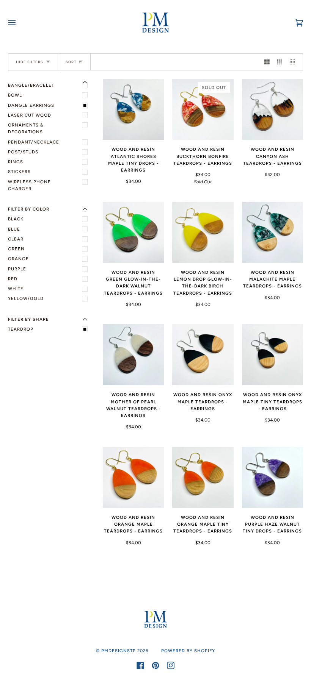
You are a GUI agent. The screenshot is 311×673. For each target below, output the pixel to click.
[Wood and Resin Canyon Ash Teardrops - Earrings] (272, 109)
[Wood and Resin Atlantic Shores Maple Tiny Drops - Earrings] (133, 109)
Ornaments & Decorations (25, 128)
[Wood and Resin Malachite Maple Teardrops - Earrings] (272, 232)
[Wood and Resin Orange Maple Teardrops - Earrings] (133, 477)
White (16, 288)
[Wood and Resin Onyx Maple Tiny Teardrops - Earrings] (272, 354)
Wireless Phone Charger (29, 185)
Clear (16, 239)
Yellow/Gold (26, 298)
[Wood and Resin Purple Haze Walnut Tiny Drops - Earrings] (272, 477)
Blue (14, 229)
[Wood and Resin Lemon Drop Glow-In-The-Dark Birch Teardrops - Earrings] (202, 232)
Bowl (15, 95)
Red (12, 278)
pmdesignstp (118, 650)
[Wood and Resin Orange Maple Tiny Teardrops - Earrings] (202, 477)
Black (16, 219)
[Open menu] (19, 22)
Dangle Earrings (31, 105)
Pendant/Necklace (33, 142)
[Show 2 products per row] (267, 62)
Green (16, 248)
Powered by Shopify (188, 650)
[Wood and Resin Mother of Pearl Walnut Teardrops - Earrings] (133, 354)
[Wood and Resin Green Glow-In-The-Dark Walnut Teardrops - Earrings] (133, 232)
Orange (18, 258)
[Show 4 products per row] (294, 62)
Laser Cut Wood (29, 115)
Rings (15, 161)
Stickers (19, 171)
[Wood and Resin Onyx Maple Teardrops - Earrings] (202, 354)
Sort (71, 62)
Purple (17, 269)
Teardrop (20, 329)
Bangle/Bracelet (31, 85)
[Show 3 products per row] (279, 62)
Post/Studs (23, 152)
